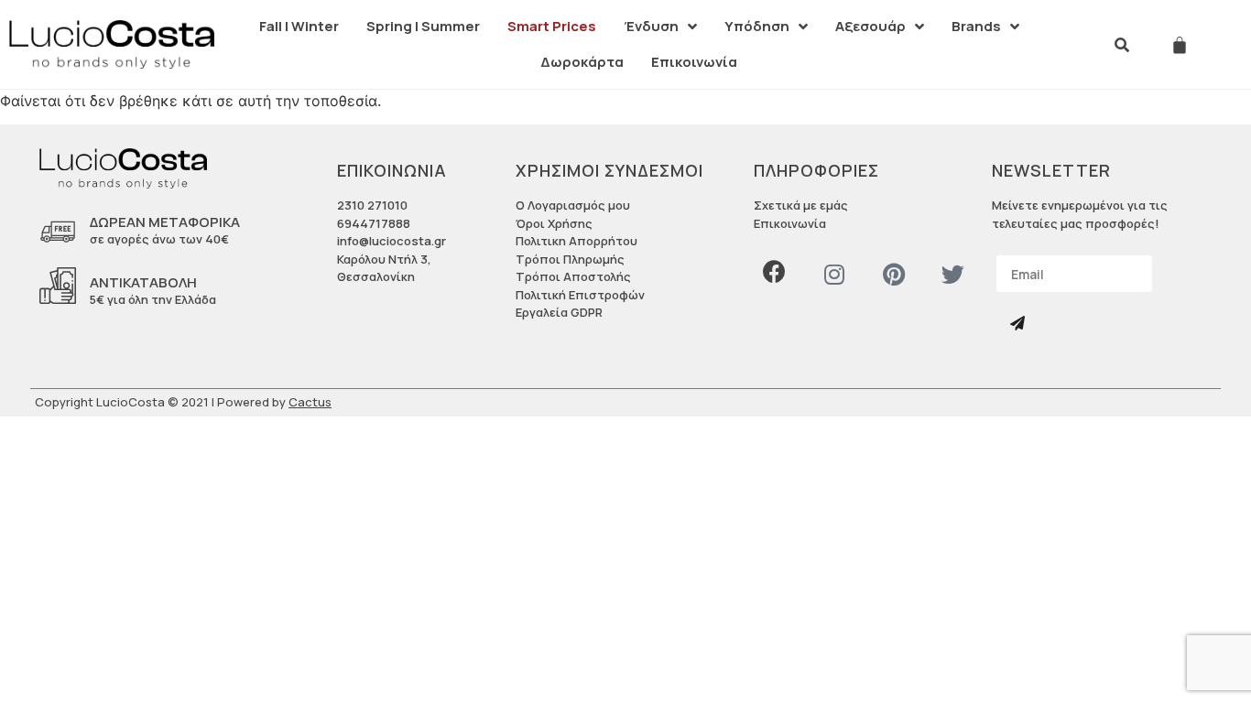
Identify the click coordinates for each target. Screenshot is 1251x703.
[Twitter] (953, 274)
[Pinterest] (893, 274)
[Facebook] (774, 271)
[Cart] (1179, 45)
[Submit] (1019, 323)
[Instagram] (833, 274)
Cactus (310, 402)
